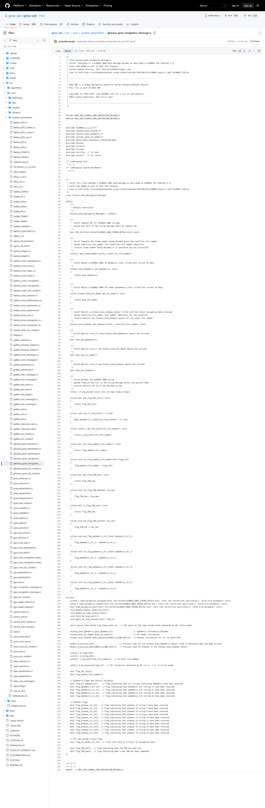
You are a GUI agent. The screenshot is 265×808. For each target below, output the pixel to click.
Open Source (72, 5)
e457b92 (231, 41)
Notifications (213, 15)
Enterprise (92, 5)
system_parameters (92, 32)
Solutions (35, 5)
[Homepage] (7, 5)
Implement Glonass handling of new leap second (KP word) (106, 41)
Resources (52, 5)
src (67, 32)
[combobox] (26, 46)
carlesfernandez (66, 41)
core (75, 32)
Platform (18, 5)
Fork (232, 15)
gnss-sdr (15, 16)
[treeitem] (23, 463)
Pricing (108, 5)
